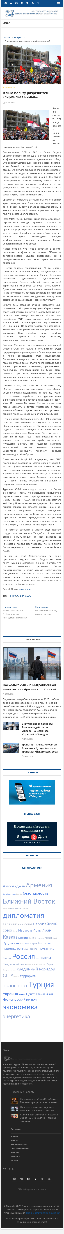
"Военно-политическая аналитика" (42, 1213)
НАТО (49, 944)
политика (46, 948)
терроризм (28, 976)
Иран (46, 930)
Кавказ (10, 937)
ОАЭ (25, 949)
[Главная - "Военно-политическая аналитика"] (32, 10)
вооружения (16, 908)
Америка (15, 1157)
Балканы (15, 1153)
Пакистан (33, 949)
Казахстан (23, 938)
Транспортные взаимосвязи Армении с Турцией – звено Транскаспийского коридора (40, 748)
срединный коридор (36, 969)
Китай (48, 937)
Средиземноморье (9, 970)
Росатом (7, 958)
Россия (12, 596)
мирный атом (38, 943)
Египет (15, 931)
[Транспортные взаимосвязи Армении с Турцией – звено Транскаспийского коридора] (11, 748)
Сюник (16, 976)
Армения (39, 885)
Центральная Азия (39, 994)
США (28, 596)
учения (22, 995)
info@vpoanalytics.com (33, 1189)
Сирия (20, 596)
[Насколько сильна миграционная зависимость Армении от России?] (32, 663)
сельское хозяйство (36, 964)
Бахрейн (19, 894)
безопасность (35, 893)
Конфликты (9, 87)
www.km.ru (24, 589)
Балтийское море (9, 894)
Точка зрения (32, 639)
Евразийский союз (17, 924)
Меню (6, 23)
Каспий (32, 938)
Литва (27, 944)
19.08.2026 (28, 739)
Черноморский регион (20, 999)
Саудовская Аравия (14, 964)
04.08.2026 (28, 756)
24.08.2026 (9, 694)
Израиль (25, 930)
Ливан (22, 944)
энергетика (16, 1016)
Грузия (25, 908)
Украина (10, 994)
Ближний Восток (29, 901)
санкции (43, 958)
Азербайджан (14, 886)
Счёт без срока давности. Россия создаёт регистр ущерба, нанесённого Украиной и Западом (37, 729)
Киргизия (40, 938)
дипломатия (23, 915)
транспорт (15, 985)
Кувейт (55, 938)
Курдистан (11, 943)
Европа (14, 1161)
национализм (13, 948)
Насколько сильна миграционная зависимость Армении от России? (29, 687)
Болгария (6, 908)
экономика (20, 1007)
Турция (41, 985)
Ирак (37, 930)
